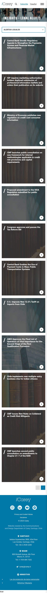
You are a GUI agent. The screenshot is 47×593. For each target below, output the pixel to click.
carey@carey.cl (25, 567)
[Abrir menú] (42, 4)
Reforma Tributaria (24, 583)
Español (33, 4)
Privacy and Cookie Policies (23, 514)
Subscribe (24, 4)
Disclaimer (23, 517)
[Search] (16, 4)
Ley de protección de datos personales (24, 579)
